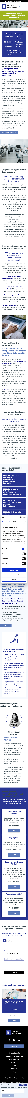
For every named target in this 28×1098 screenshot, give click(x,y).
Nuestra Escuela (14, 1053)
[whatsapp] (25, 1094)
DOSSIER (6, 625)
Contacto (14, 1046)
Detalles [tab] (15, 521)
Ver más (14, 1010)
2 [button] (13, 1015)
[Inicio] (10, 6)
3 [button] (15, 1015)
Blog (14, 1072)
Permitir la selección (14, 575)
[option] (14, 745)
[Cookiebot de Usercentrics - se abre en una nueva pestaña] (19, 517)
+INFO (14, 830)
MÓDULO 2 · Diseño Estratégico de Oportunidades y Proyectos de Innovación (12, 491)
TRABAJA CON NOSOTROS (14, 1056)
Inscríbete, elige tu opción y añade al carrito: (14, 1087)
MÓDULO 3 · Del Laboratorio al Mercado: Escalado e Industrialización (12, 503)
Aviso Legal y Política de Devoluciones (7, 1078)
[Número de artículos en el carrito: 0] (19, 6)
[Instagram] (14, 1040)
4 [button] (17, 1015)
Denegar (14, 579)
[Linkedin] (19, 1040)
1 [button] (10, 1015)
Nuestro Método (14, 1059)
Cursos (14, 1020)
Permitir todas (14, 570)
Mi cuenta (14, 1062)
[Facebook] (9, 1040)
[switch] (24, 553)
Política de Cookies (16, 1078)
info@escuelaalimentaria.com (12, 1)
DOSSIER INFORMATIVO (9, 132)
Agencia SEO (18, 1083)
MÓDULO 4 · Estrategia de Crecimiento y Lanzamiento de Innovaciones (12, 514)
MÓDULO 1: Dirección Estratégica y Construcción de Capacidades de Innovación (11, 479)
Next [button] (26, 745)
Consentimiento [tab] (6, 521)
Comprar (8, 1095)
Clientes (14, 1069)
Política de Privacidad (23, 1078)
